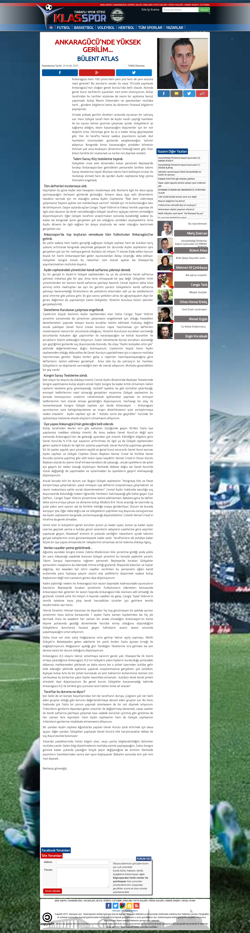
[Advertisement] (56, 128)
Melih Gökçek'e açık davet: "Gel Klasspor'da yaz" (181, 213)
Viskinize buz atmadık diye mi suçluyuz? (177, 205)
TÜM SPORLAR (150, 27)
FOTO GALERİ (160, 5)
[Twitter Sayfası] (189, 93)
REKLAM (147, 5)
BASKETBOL (84, 27)
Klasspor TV (118, 911)
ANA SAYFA (106, 5)
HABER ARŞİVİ (191, 5)
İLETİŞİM (204, 5)
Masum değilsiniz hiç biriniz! (171, 201)
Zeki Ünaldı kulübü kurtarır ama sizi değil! (177, 197)
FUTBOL (63, 27)
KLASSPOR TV (196, 33)
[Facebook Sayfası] (164, 93)
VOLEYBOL (106, 27)
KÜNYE (131, 5)
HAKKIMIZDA (119, 5)
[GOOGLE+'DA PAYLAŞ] (97, 72)
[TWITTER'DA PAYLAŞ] (134, 72)
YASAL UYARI (188, 901)
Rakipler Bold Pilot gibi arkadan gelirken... (177, 179)
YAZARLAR (174, 27)
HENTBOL (126, 27)
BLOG (139, 5)
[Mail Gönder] (176, 93)
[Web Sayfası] (202, 93)
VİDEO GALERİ (175, 5)
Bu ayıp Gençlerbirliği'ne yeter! (172, 218)
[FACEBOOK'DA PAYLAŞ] (60, 72)
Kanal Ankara (131, 911)
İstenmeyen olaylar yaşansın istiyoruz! (176, 209)
